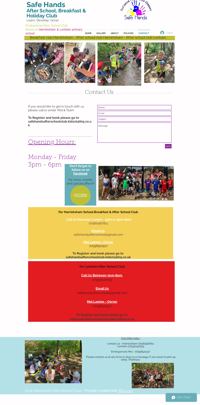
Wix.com (125, 390)
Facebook (80, 173)
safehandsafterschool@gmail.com (98, 234)
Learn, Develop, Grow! (43, 20)
